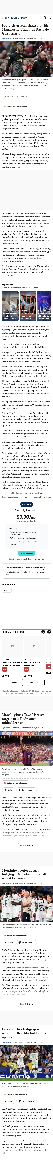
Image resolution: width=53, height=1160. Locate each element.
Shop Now (12, 683)
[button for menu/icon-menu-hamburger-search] (49, 17)
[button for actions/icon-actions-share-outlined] (47, 96)
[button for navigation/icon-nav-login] (44, 18)
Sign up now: (7, 38)
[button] (44, 18)
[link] (14, 18)
